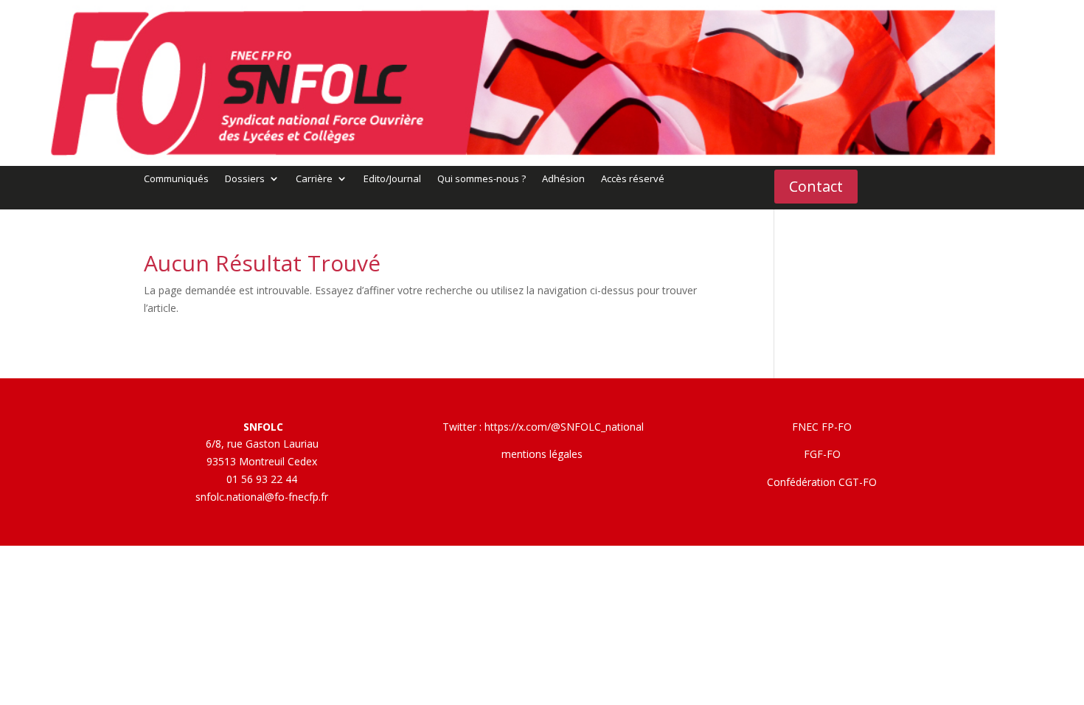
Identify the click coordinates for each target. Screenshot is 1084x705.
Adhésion (563, 179)
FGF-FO (822, 454)
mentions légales (542, 454)
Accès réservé (632, 179)
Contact (816, 186)
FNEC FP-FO (822, 427)
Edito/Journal (392, 179)
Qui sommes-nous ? (481, 179)
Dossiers (245, 179)
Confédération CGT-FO (822, 482)
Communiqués (176, 179)
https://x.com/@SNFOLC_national (564, 427)
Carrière (314, 179)
